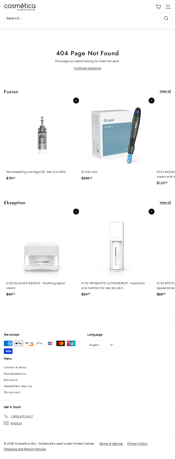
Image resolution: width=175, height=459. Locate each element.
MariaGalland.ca (15, 373)
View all (165, 91)
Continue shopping (87, 68)
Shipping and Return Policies (25, 449)
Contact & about (15, 367)
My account (12, 392)
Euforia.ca (11, 380)
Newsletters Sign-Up (18, 386)
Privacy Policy (137, 443)
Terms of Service (111, 443)
